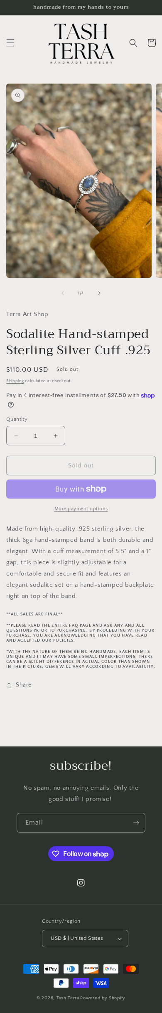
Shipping (15, 381)
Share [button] (24, 685)
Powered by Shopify (102, 998)
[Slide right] (99, 293)
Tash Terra (67, 998)
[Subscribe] (136, 823)
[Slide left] (63, 293)
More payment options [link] (81, 508)
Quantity (16, 419)
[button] (10, 43)
